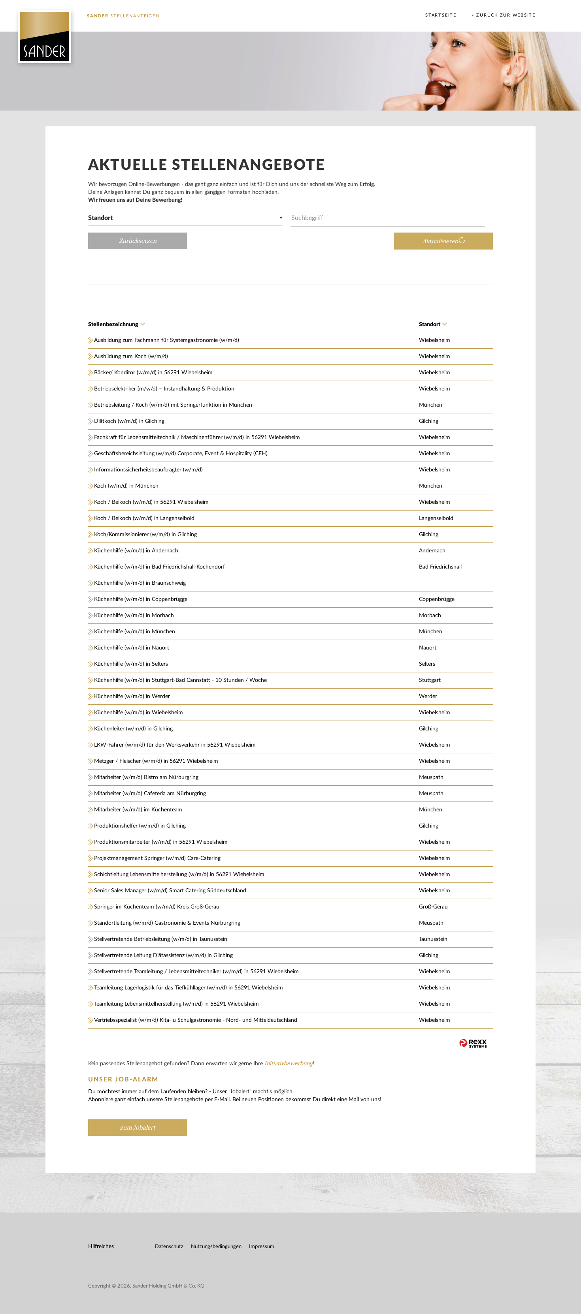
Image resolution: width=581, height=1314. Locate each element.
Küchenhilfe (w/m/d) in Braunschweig (140, 583)
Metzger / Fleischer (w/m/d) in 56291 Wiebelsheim (156, 761)
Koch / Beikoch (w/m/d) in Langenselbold (144, 518)
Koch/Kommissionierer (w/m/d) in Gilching (145, 534)
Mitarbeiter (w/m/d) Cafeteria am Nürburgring (150, 793)
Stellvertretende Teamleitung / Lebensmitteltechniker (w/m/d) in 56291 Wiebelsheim (196, 971)
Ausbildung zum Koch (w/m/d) (131, 356)
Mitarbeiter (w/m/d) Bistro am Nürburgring (146, 777)
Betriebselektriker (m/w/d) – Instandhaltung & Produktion (164, 389)
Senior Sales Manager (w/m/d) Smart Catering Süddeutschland (170, 891)
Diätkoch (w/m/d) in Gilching (129, 421)
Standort (429, 324)
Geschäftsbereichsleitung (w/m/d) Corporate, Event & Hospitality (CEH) (181, 453)
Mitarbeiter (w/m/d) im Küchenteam (138, 810)
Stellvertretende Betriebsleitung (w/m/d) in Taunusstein (160, 939)
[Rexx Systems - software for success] (473, 1043)
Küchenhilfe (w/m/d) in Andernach (136, 551)
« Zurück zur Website (504, 15)
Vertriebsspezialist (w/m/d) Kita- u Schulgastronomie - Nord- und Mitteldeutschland (195, 1020)
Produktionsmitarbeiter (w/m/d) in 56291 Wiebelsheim (161, 842)
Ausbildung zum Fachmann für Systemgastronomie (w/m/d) (166, 340)
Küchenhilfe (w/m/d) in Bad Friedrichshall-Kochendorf (159, 567)
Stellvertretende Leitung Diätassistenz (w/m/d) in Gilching (163, 955)
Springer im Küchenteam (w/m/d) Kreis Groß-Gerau (156, 907)
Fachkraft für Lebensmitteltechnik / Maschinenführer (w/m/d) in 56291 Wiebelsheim (197, 437)
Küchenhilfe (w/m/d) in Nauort (131, 648)
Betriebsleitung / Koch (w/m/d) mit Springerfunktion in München (173, 405)
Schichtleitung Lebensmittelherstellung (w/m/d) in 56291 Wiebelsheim (179, 874)
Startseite (440, 15)
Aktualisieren (440, 241)
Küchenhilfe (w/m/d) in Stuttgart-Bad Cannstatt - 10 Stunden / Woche (180, 680)
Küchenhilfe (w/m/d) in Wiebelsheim (138, 712)
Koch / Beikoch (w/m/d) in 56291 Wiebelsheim (151, 502)
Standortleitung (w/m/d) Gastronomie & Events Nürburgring (167, 923)
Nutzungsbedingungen (216, 1246)
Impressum (261, 1246)
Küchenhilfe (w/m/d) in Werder (132, 696)
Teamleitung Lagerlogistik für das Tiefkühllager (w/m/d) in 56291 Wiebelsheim (188, 988)
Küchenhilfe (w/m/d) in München (134, 631)
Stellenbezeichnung (113, 324)
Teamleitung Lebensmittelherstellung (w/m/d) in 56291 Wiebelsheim (176, 1004)
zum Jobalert (137, 1127)
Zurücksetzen (138, 240)
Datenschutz (169, 1246)
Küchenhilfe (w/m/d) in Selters (131, 664)
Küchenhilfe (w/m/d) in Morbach (134, 615)
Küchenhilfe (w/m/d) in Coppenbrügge (140, 599)
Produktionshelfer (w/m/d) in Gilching (140, 826)
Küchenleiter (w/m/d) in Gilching (133, 729)
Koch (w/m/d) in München (126, 486)
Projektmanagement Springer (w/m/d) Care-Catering (157, 858)
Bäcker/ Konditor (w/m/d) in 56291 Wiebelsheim (153, 372)
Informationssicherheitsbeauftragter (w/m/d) (148, 470)
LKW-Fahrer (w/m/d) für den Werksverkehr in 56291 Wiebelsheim (175, 745)
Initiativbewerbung (288, 1063)
